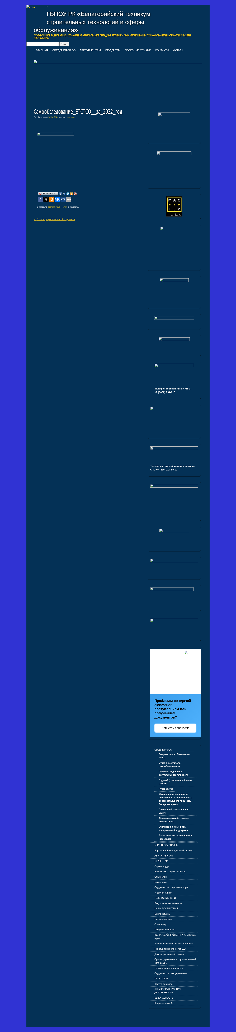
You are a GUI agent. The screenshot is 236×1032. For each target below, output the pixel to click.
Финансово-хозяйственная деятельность (174, 820)
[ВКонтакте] (61, 194)
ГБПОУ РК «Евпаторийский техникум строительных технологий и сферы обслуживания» (92, 21)
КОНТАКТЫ (162, 50)
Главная (42, 50)
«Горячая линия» (163, 892)
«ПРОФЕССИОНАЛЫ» (166, 845)
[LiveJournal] (64, 194)
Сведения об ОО (63, 50)
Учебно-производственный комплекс (173, 943)
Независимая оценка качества (170, 871)
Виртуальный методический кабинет (173, 850)
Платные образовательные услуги (174, 811)
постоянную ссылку (57, 207)
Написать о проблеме (175, 727)
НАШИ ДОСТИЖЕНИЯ (166, 908)
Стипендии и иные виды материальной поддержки (173, 828)
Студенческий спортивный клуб (171, 887)
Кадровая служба (163, 1003)
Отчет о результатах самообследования (54, 219)
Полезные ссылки (138, 50)
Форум (177, 50)
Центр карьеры (162, 914)
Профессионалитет (164, 929)
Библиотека (160, 882)
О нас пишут (161, 924)
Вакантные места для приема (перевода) (175, 837)
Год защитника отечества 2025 (170, 949)
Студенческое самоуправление (170, 973)
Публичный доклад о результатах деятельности (173, 773)
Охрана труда (161, 866)
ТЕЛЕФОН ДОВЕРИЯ (165, 898)
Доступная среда (163, 984)
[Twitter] (68, 194)
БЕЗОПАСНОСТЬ (163, 998)
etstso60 (71, 117)
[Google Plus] (75, 194)
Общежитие (160, 877)
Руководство (166, 789)
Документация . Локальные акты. (174, 756)
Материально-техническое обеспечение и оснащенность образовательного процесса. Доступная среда (175, 799)
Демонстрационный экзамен (169, 954)
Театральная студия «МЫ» (168, 968)
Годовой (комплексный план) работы (175, 782)
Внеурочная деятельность (168, 903)
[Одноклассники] (71, 194)
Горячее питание (163, 919)
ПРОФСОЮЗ (161, 978)
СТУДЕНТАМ (112, 50)
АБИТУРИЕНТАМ (90, 50)
